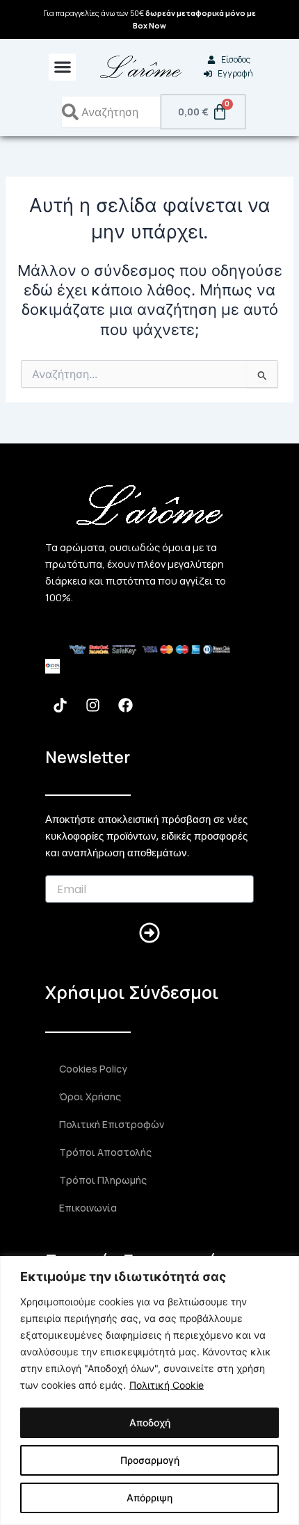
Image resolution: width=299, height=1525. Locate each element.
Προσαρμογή (149, 1460)
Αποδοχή (149, 1422)
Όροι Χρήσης (90, 1096)
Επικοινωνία (88, 1207)
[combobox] (111, 112)
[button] (62, 67)
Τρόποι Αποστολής (105, 1152)
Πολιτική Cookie (166, 1385)
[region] (149, 1390)
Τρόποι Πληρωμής (103, 1179)
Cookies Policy (93, 1068)
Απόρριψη (149, 1497)
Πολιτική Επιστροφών (111, 1124)
